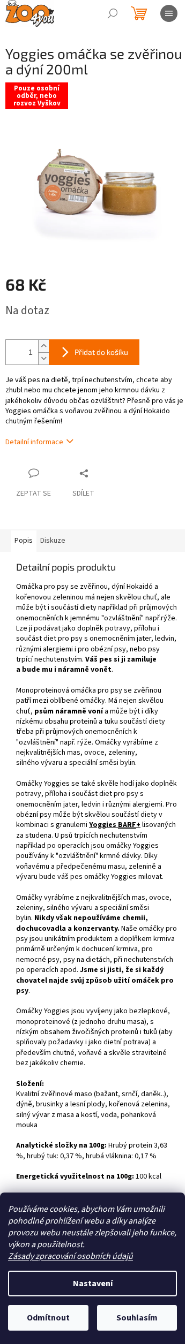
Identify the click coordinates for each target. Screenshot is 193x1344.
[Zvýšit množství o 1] (43, 346)
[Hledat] (112, 13)
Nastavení (93, 1283)
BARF (127, 824)
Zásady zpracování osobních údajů (70, 1256)
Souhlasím (137, 1318)
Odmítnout (48, 1318)
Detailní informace (34, 442)
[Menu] (169, 13)
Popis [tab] (23, 540)
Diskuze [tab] (52, 540)
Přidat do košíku (101, 351)
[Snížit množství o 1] (43, 358)
